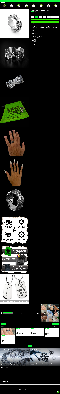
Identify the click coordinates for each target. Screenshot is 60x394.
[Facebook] (53, 392)
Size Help (33, 30)
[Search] (55, 3)
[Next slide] (59, 357)
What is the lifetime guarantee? (4, 371)
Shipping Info (22, 389)
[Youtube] (55, 392)
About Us (33, 389)
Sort (52, 326)
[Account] (56, 3)
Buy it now (44, 21)
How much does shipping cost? (4, 381)
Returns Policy (27, 389)
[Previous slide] (1, 357)
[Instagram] (54, 392)
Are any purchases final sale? (4, 376)
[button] (45, 11)
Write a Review (56, 324)
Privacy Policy (39, 389)
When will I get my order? (4, 378)
